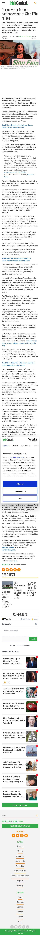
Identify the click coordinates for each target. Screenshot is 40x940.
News (20, 897)
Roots (20, 921)
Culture (20, 912)
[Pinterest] (26, 835)
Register (20, 880)
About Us (20, 856)
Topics (20, 851)
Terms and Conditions (20, 875)
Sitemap (20, 885)
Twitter (11, 547)
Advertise (20, 866)
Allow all (20, 484)
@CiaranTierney (25, 36)
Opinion (20, 907)
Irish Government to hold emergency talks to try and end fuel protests (20, 590)
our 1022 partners (16, 457)
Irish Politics (21, 565)
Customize (19, 491)
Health (13, 565)
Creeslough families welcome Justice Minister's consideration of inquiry (7, 599)
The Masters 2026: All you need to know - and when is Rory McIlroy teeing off (32, 589)
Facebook (5, 547)
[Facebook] (13, 835)
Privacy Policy (20, 871)
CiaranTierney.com (8, 550)
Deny (20, 498)
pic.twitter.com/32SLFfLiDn (15, 172)
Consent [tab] (6, 446)
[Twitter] (17, 835)
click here (13, 561)
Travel (20, 916)
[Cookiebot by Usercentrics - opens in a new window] (28, 439)
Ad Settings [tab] (25, 446)
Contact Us (20, 861)
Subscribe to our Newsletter (20, 826)
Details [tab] (15, 446)
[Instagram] (22, 835)
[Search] (35, 3)
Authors (20, 846)
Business (20, 902)
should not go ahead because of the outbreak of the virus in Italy (19, 343)
